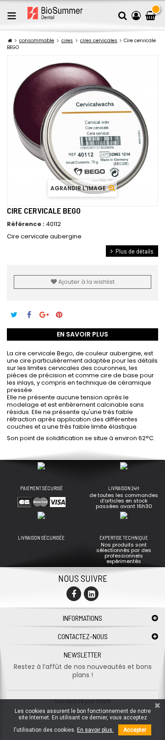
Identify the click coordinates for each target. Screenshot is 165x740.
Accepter (134, 730)
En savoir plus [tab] (82, 334)
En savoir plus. (95, 730)
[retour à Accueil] (10, 40)
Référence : (25, 224)
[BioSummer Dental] (55, 13)
